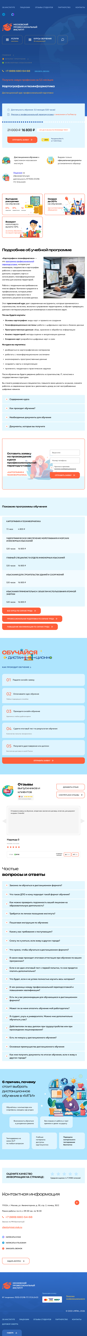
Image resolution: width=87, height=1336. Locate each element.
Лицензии (25, 7)
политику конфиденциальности (65, 469)
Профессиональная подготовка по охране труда (30, 619)
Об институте (8, 7)
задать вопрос (14, 1261)
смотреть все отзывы (69, 795)
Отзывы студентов (44, 7)
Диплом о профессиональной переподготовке (32, 114)
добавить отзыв (70, 787)
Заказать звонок (14, 1248)
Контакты (80, 7)
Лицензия (17, 173)
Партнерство (64, 7)
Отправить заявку (20, 140)
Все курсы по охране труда (19, 611)
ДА (67, 854)
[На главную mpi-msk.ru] (19, 24)
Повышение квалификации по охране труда (28, 627)
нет (75, 854)
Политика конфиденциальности (75, 1297)
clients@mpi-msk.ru (12, 1227)
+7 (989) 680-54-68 (18, 71)
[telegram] (3, 14)
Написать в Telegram (16, 1243)
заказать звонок (42, 71)
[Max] (12, 14)
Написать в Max (13, 1237)
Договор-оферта (10, 1324)
